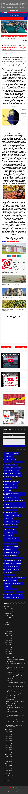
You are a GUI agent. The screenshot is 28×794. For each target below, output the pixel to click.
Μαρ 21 (8, 651)
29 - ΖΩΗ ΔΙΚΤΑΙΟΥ (8, 535)
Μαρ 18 (8, 731)
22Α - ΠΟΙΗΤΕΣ (16, 515)
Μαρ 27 (8, 638)
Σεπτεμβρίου (8, 613)
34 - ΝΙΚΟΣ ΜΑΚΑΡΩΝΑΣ (9, 549)
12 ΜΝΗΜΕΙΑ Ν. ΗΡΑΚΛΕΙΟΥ (10, 482)
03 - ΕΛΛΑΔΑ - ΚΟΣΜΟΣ (9, 459)
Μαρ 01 (8, 770)
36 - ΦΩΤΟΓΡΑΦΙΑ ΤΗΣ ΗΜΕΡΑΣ (11, 552)
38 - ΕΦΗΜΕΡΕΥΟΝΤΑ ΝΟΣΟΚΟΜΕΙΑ (12, 558)
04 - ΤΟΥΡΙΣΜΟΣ (7, 462)
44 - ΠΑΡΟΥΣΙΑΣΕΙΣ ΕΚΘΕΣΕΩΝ (11, 569)
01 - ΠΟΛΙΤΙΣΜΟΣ (15, 453)
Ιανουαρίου (8, 775)
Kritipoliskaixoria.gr (15, 789)
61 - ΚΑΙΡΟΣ (19, 594)
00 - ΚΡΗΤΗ (6, 453)
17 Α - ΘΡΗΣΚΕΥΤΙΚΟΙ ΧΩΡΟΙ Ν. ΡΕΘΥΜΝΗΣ (11, 503)
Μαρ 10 (8, 749)
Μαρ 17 (8, 734)
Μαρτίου (7, 626)
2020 (5, 780)
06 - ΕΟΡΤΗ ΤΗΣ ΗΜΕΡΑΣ (9, 465)
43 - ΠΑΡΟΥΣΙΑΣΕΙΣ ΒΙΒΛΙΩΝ (10, 566)
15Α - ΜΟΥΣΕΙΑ (7, 490)
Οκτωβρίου (8, 611)
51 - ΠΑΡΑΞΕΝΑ (7, 583)
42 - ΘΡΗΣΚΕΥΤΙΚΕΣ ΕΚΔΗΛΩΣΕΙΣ (12, 563)
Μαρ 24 (8, 644)
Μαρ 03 (8, 765)
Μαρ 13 (8, 743)
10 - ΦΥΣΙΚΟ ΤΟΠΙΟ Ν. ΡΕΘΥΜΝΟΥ (12, 473)
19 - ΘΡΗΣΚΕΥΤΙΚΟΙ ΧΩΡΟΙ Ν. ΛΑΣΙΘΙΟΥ (13, 507)
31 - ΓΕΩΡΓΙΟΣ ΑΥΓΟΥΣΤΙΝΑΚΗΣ (12, 43)
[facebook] (8, 792)
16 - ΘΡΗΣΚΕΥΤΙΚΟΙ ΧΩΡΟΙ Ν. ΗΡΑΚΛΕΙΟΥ (11, 493)
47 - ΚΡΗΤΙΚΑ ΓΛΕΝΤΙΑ (9, 575)
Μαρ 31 (8, 628)
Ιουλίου (7, 617)
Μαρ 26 (8, 640)
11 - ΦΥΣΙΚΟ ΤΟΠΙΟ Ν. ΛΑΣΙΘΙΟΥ (11, 476)
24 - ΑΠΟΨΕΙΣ (6, 524)
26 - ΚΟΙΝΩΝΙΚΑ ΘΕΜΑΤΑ (10, 527)
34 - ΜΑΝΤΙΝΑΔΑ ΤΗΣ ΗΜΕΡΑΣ (11, 546)
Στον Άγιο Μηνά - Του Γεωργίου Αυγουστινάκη (12, 297)
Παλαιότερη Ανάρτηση (21, 347)
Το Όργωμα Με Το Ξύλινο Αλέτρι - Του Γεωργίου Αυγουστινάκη (12, 285)
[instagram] (14, 792)
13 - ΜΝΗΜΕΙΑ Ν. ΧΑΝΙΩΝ (10, 484)
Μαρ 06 (8, 759)
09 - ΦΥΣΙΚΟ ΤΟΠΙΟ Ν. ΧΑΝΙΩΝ (11, 470)
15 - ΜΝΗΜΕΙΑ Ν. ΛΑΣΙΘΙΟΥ (10, 487)
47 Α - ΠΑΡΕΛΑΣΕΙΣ (8, 578)
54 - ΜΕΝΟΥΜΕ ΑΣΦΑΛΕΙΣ (10, 589)
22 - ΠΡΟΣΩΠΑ (7, 515)
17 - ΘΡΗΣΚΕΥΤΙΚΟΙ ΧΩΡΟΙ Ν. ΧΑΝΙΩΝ (13, 500)
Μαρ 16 (8, 736)
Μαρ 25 (8, 642)
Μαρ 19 (8, 729)
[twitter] (11, 792)
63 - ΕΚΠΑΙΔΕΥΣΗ (17, 597)
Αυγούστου (8, 615)
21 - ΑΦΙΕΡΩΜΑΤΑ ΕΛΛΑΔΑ (10, 513)
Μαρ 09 (8, 752)
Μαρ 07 (8, 756)
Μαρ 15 (8, 738)
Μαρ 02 (8, 768)
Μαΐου (6, 622)
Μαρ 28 (8, 635)
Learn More (12, 10)
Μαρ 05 (8, 761)
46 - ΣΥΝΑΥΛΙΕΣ (7, 572)
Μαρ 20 (8, 653)
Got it (17, 10)
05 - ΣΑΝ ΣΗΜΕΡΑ (17, 462)
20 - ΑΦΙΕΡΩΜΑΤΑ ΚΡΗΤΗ (10, 510)
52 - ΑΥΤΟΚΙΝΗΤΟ (17, 583)
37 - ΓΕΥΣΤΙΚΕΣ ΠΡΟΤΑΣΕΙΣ (10, 555)
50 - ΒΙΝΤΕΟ (14, 580)
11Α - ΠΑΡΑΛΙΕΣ (7, 479)
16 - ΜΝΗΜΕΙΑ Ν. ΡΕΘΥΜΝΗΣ (10, 497)
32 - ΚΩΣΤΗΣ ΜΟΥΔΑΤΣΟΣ (10, 544)
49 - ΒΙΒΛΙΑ (6, 580)
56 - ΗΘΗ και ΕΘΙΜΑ (8, 592)
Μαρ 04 (8, 763)
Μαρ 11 (8, 747)
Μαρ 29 (8, 633)
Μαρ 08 (8, 754)
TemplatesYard (16, 787)
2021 (5, 778)
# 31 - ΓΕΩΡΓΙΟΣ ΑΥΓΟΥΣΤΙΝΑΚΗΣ (11, 241)
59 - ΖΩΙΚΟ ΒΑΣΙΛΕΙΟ (8, 594)
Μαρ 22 (8, 649)
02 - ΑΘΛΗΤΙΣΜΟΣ (8, 456)
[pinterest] (16, 792)
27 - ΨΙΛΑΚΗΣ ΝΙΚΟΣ (8, 530)
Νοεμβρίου (8, 608)
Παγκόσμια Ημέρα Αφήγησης (12, 719)
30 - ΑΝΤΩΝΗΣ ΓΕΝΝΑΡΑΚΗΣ (10, 538)
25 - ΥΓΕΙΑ (15, 524)
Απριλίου (7, 624)
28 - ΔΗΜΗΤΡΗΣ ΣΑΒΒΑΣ (9, 532)
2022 (5, 606)
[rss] (19, 792)
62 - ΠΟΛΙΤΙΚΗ (7, 597)
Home (3, 43)
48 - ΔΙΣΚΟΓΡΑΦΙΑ (19, 578)
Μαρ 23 (8, 647)
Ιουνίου (7, 620)
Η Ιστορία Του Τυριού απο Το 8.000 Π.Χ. (15, 701)
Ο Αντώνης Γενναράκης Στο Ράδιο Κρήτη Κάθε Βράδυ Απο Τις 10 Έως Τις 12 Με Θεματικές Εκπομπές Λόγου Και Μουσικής (13, 407)
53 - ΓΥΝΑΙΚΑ (6, 586)
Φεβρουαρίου (8, 773)
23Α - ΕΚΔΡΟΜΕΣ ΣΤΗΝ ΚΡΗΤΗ (11, 521)
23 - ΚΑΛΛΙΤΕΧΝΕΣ (8, 518)
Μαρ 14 (8, 740)
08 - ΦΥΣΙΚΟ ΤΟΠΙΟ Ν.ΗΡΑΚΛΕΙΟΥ (12, 467)
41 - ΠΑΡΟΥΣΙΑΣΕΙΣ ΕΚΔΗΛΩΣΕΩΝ (12, 561)
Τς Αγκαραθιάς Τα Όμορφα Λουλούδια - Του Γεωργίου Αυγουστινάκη (13, 310)
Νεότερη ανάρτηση (5, 347)
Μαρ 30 (8, 631)
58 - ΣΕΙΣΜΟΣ (18, 592)
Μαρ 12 (8, 745)
